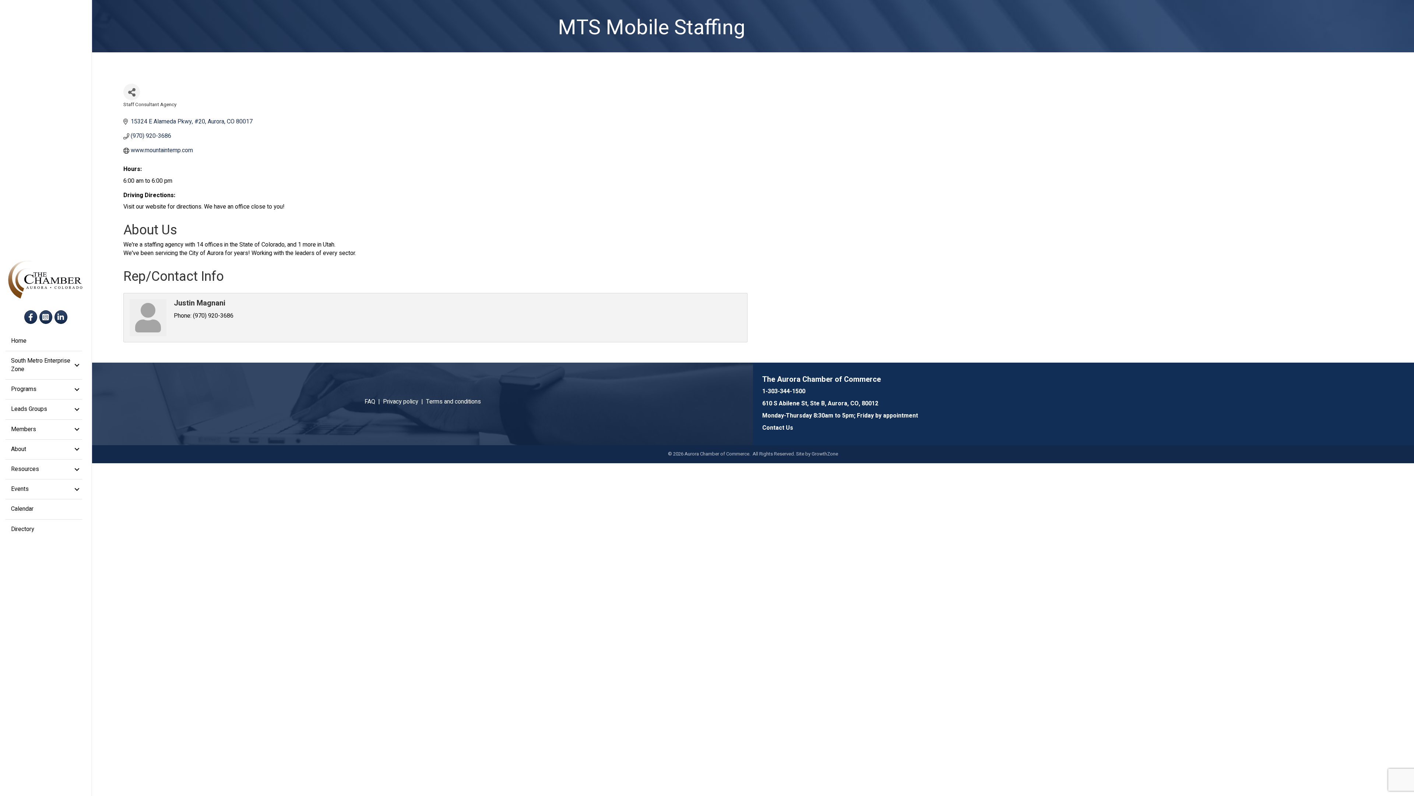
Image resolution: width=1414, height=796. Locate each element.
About (18, 449)
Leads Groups (29, 409)
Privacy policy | (404, 401)
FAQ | (374, 401)
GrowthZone (825, 453)
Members (23, 429)
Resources (25, 469)
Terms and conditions (453, 401)
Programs (23, 389)
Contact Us (777, 427)
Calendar (22, 509)
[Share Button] (131, 92)
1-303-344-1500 (783, 391)
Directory (22, 529)
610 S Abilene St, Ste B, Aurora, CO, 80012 (820, 403)
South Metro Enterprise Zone (40, 365)
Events (20, 489)
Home (19, 340)
